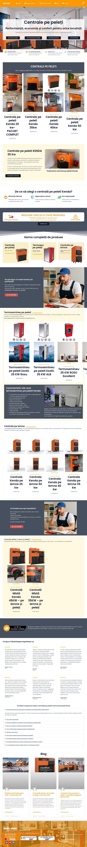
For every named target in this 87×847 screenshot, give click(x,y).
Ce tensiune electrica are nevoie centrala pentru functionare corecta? (24, 741)
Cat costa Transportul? (12, 719)
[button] (62, 158)
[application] (35, 3)
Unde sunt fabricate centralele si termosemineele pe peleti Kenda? (23, 722)
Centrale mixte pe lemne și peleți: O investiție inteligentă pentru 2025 (70, 795)
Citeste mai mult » (9, 812)
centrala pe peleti (24, 70)
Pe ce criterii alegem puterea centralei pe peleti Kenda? (20, 729)
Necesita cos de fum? (12, 732)
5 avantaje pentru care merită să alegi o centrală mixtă (43, 794)
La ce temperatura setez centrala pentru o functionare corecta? (22, 745)
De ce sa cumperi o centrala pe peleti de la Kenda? (19, 726)
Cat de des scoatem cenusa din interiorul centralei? (19, 735)
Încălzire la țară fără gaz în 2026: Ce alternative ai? (14, 794)
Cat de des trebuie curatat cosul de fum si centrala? (19, 738)
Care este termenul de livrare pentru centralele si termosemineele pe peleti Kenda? (27, 709)
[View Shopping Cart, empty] (82, 3)
